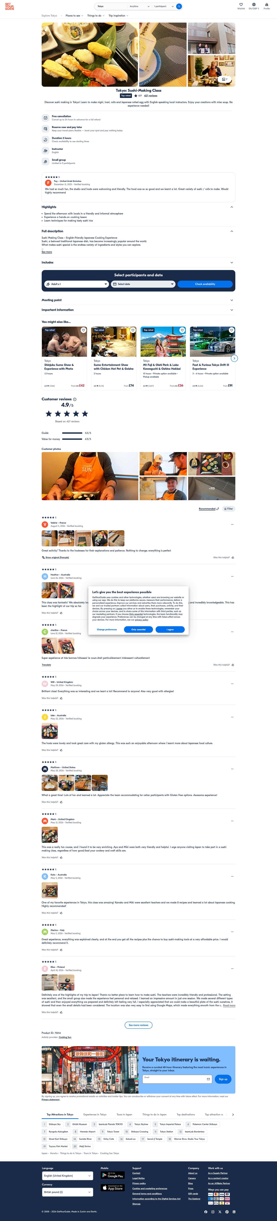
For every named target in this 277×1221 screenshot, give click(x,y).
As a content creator (218, 1178)
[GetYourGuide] (9, 6)
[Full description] (231, 231)
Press (190, 1188)
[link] (64, 358)
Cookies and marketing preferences (149, 1188)
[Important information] (231, 309)
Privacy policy (139, 1183)
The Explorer (194, 1198)
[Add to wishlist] (83, 330)
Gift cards (193, 1193)
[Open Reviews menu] (232, 524)
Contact (136, 1173)
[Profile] (266, 4)
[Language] (253, 4)
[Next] (234, 358)
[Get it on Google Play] (113, 1175)
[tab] (60, 1114)
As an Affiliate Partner (219, 1183)
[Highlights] (231, 207)
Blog (190, 1183)
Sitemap (136, 1204)
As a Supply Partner (218, 1173)
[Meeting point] (231, 300)
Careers (192, 1178)
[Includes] (231, 262)
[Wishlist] (241, 4)
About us (192, 1173)
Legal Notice (138, 1178)
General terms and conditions (147, 1193)
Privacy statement (50, 1099)
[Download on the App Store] (113, 1188)
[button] (145, 96)
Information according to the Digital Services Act (156, 1198)
